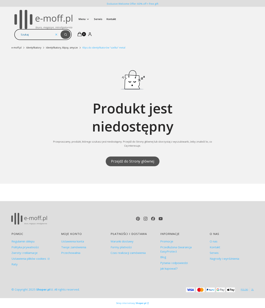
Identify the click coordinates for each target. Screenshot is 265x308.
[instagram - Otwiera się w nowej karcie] (145, 218)
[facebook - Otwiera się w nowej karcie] (153, 218)
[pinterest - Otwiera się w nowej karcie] (138, 218)
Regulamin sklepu (23, 241)
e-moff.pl (16, 47)
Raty (14, 264)
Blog (163, 257)
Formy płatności (121, 247)
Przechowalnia (70, 253)
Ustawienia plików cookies (29, 258)
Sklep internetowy (131, 303)
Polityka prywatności (25, 247)
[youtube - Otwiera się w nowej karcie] (160, 218)
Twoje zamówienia (73, 247)
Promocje (166, 241)
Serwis (214, 253)
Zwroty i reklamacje (24, 253)
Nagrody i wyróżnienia (224, 258)
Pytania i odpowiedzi (174, 263)
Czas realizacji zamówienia (128, 253)
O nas (213, 241)
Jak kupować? (169, 268)
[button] (65, 34)
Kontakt (215, 247)
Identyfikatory (33, 47)
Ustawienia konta (72, 241)
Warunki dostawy (122, 241)
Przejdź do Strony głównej (132, 161)
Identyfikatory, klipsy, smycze (62, 47)
